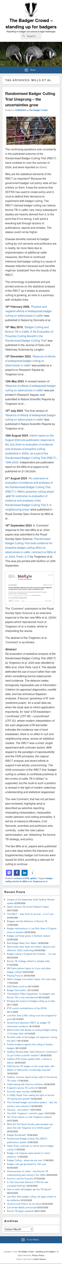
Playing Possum (15, 975)
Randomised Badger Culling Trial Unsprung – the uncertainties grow (30, 99)
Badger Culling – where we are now (24, 1160)
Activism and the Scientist (20, 1178)
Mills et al (27, 881)
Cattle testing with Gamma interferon (25, 1084)
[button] (9, 873)
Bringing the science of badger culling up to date (31, 1001)
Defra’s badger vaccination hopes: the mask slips (31, 979)
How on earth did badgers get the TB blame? (29, 1189)
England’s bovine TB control (21, 1087)
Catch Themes (40, 1259)
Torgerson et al (40, 881)
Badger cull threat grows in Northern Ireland (28, 935)
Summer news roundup (18, 1091)
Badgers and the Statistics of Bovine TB (27, 921)
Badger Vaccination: (17, 990)
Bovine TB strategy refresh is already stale (28, 961)
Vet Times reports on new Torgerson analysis (29, 1116)
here (43, 167)
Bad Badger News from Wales (22, 943)
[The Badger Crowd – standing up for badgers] (31, 65)
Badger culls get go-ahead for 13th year (26, 1164)
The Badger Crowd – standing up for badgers (31, 23)
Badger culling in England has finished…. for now (31, 953)
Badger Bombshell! (16, 1135)
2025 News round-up (17, 986)
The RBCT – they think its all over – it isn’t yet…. (31, 914)
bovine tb (17, 881)
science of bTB (21, 878)
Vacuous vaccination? (18, 1109)
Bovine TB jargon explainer (20, 1211)
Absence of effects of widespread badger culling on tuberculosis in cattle (30, 360)
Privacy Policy (38, 1255)
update (33, 878)
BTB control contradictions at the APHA (27, 1008)
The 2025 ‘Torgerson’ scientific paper (25, 1113)
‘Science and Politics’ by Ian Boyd (24, 1203)
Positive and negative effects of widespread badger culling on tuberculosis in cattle (28, 311)
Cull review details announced (22, 1207)
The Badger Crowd (38, 110)
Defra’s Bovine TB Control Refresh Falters (28, 906)
